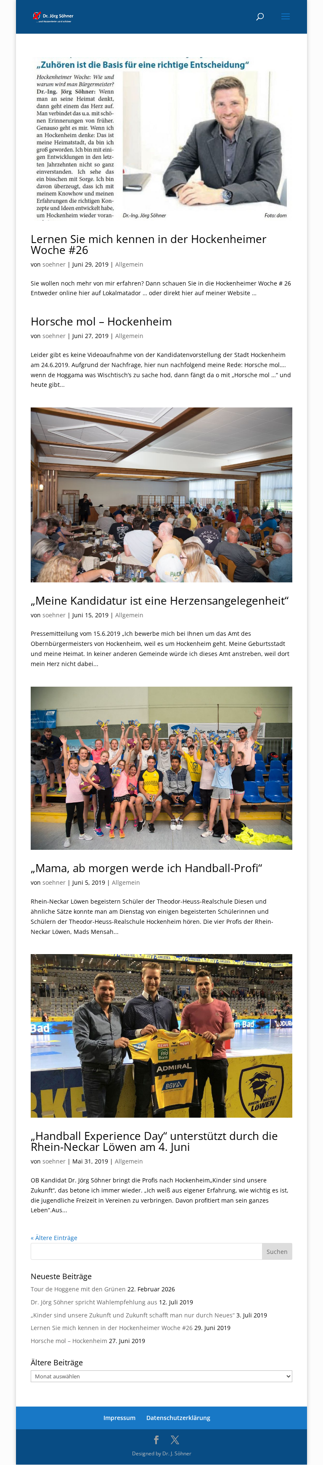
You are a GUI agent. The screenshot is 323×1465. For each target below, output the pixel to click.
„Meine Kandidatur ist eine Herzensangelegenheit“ (160, 600)
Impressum (119, 1418)
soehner (54, 264)
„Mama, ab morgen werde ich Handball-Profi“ (146, 867)
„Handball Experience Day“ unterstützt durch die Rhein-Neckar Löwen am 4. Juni (154, 1141)
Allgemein (129, 264)
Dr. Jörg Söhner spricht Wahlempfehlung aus (94, 1302)
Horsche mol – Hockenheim (101, 321)
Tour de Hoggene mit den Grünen (78, 1289)
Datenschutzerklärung (178, 1418)
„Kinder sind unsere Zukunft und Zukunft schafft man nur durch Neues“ (133, 1315)
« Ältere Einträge (54, 1238)
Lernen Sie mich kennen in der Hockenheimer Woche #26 (149, 244)
